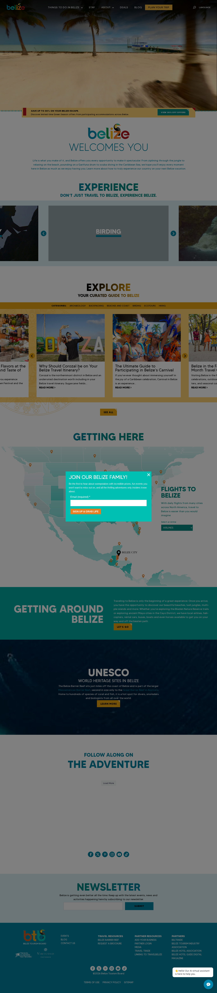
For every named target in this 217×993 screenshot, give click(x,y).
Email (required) (80, 497)
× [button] (148, 474)
